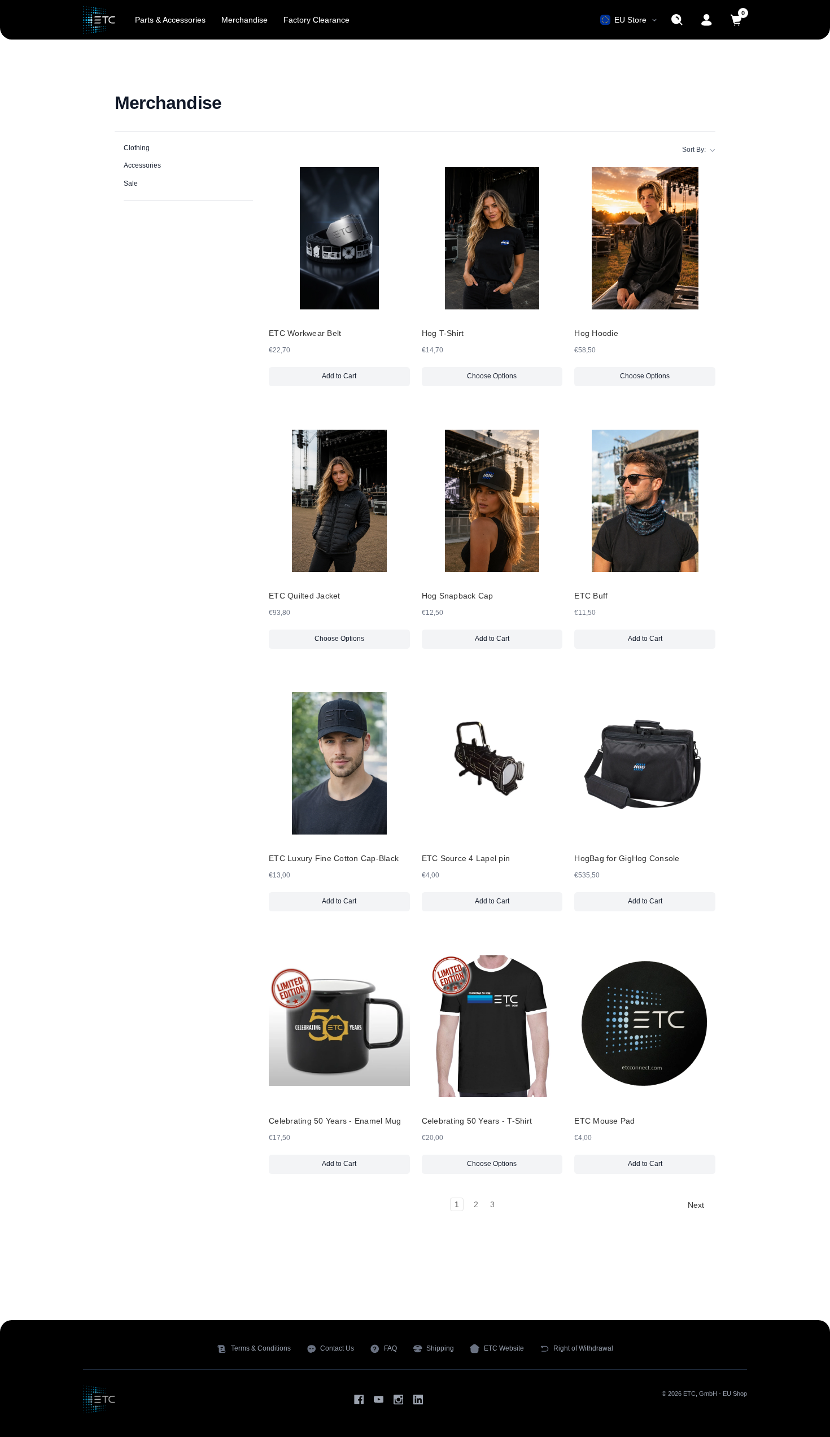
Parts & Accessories (170, 19)
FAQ (390, 1348)
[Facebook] (359, 1399)
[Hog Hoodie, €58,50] (644, 238)
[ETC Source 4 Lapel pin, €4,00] (492, 763)
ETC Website (504, 1348)
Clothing (137, 148)
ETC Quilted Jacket (304, 595)
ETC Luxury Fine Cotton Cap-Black (334, 858)
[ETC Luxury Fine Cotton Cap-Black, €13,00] (339, 763)
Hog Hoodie (596, 333)
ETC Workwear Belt (305, 333)
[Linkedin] (418, 1399)
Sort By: (694, 150)
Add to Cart (362, 378)
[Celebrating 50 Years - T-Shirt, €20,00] (492, 1026)
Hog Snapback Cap (457, 595)
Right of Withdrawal (583, 1348)
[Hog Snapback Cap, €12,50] (492, 501)
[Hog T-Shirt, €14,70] (492, 238)
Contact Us (337, 1348)
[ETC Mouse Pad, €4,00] (644, 1026)
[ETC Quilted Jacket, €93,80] (339, 501)
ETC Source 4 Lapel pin (466, 858)
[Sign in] (707, 20)
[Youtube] (379, 1399)
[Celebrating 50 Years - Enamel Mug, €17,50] (339, 1026)
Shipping (440, 1348)
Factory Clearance (316, 19)
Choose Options (492, 376)
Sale (131, 183)
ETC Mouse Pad (604, 1120)
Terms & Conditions (261, 1348)
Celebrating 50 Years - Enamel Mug (335, 1120)
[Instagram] (398, 1399)
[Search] (677, 20)
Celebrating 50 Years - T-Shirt (477, 1120)
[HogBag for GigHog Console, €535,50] (644, 763)
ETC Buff (591, 595)
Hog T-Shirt (443, 333)
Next (697, 1204)
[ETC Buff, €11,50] (644, 501)
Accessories (142, 165)
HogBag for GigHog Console (626, 858)
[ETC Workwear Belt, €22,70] (339, 238)
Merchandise (244, 19)
